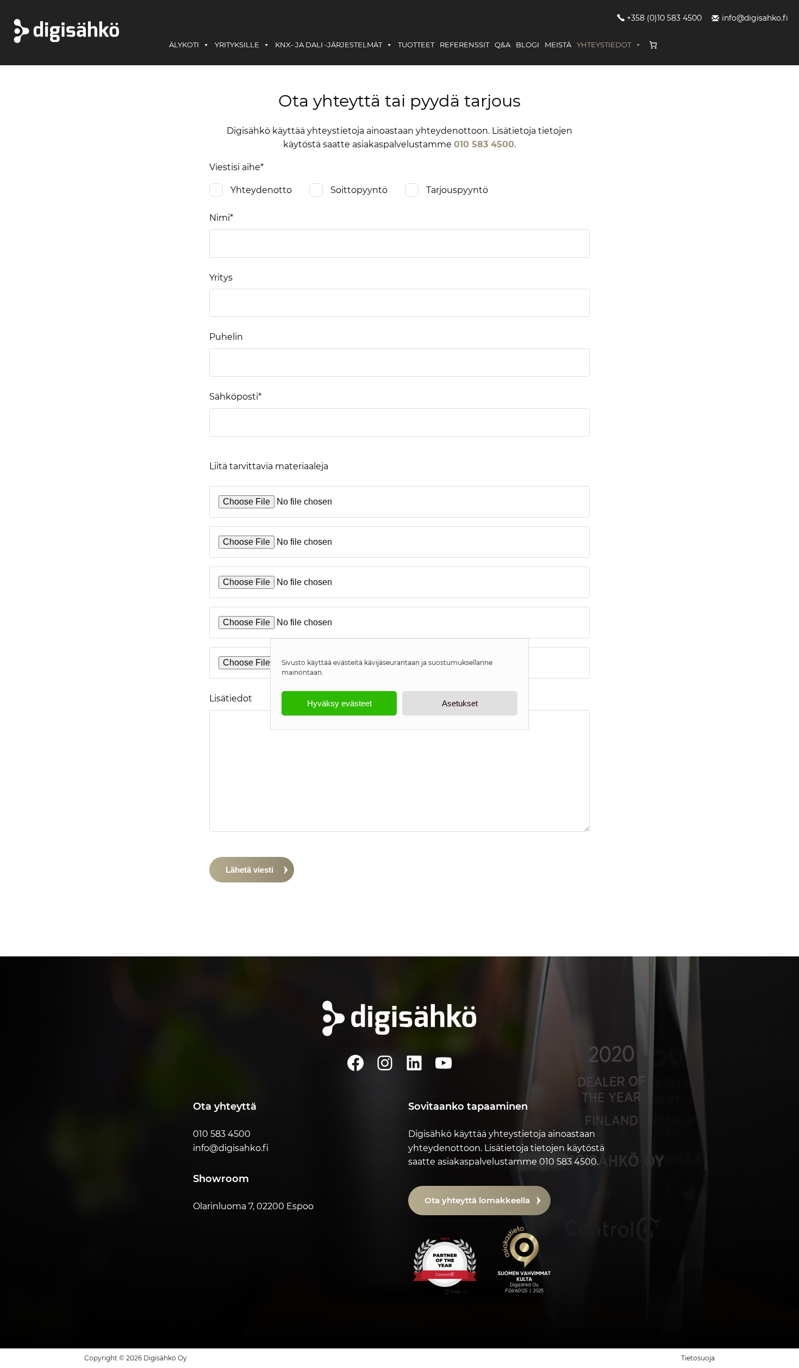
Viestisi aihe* (236, 167)
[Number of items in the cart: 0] (653, 44)
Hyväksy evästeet (339, 703)
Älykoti (184, 44)
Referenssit (464, 44)
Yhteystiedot (604, 44)
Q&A (502, 44)
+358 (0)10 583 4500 (664, 18)
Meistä (558, 44)
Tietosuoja (698, 1358)
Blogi (527, 44)
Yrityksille (237, 44)
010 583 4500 (484, 144)
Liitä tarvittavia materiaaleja (268, 466)
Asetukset (460, 703)
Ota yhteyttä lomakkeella (477, 1200)
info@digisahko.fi (755, 18)
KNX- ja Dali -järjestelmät (328, 44)
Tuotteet (416, 44)
